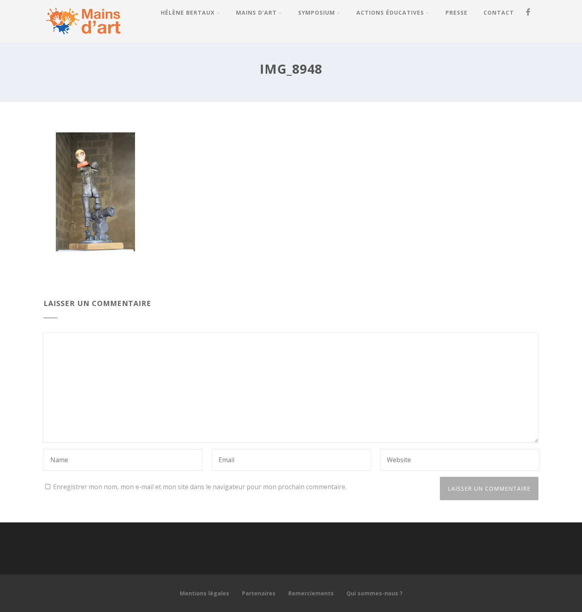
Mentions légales (204, 593)
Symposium (316, 12)
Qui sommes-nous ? (374, 593)
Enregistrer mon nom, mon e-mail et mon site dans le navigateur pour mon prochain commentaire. (199, 486)
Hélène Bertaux (188, 12)
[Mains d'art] (83, 38)
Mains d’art (256, 12)
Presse (456, 12)
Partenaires (259, 593)
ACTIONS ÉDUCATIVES (390, 12)
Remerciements (311, 593)
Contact (498, 12)
